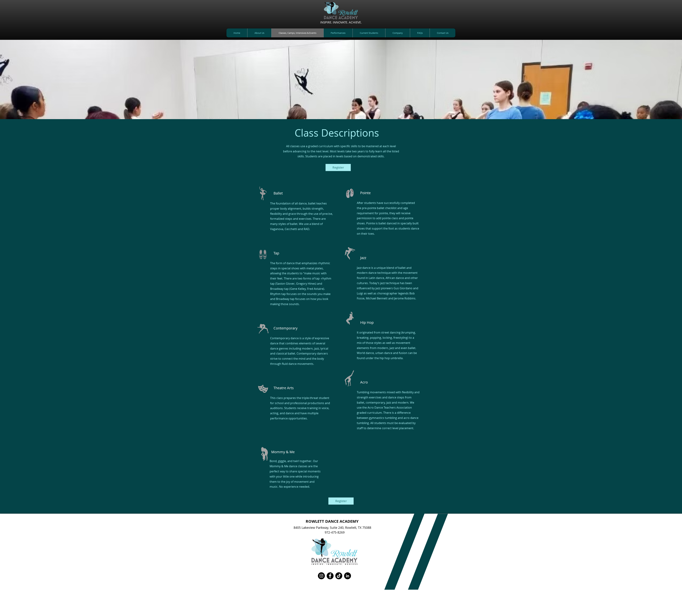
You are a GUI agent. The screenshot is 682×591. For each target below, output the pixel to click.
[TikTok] (338, 575)
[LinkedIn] (347, 575)
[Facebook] (330, 575)
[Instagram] (321, 575)
